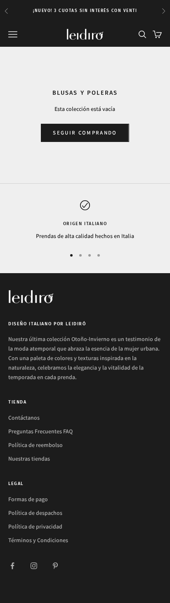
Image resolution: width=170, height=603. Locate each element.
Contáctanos (24, 417)
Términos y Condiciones (38, 540)
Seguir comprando (85, 132)
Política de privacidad (35, 526)
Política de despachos (35, 513)
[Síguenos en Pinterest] (55, 566)
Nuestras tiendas (29, 458)
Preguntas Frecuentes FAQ (40, 431)
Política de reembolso (35, 445)
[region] (85, 220)
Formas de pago (28, 499)
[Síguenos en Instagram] (34, 566)
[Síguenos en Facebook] (12, 566)
